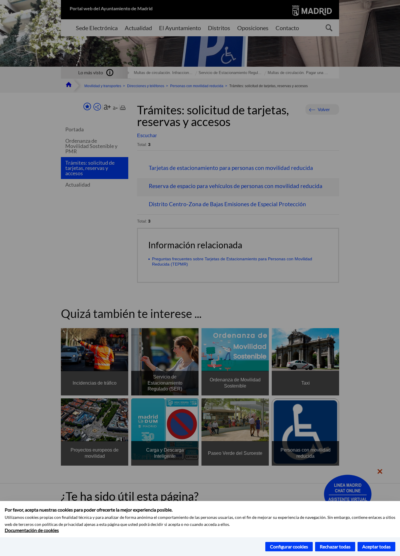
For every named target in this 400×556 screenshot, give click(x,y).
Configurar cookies (289, 546)
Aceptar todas (376, 546)
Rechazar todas (335, 546)
